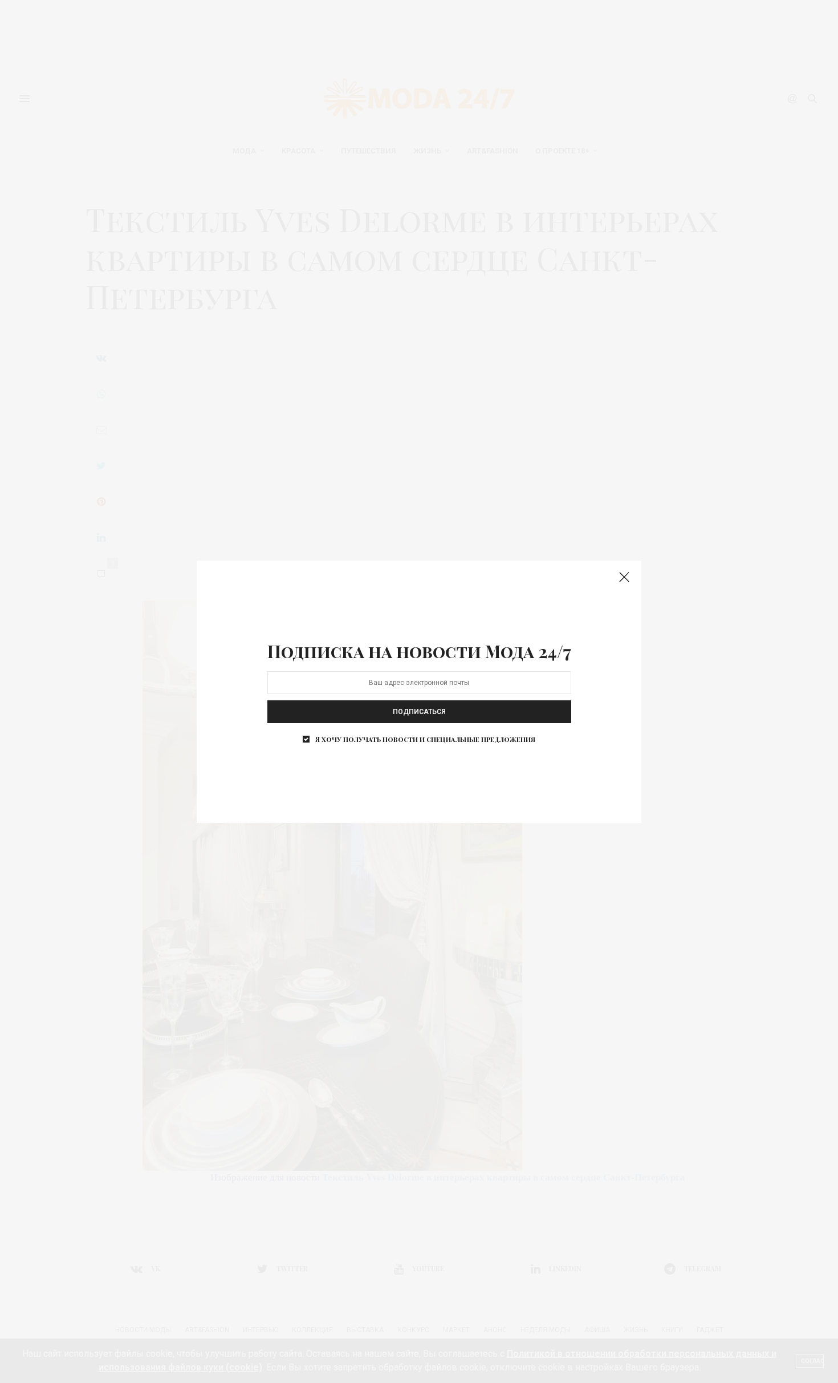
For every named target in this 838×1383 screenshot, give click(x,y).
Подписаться (419, 712)
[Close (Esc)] (624, 577)
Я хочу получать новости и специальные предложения (425, 739)
